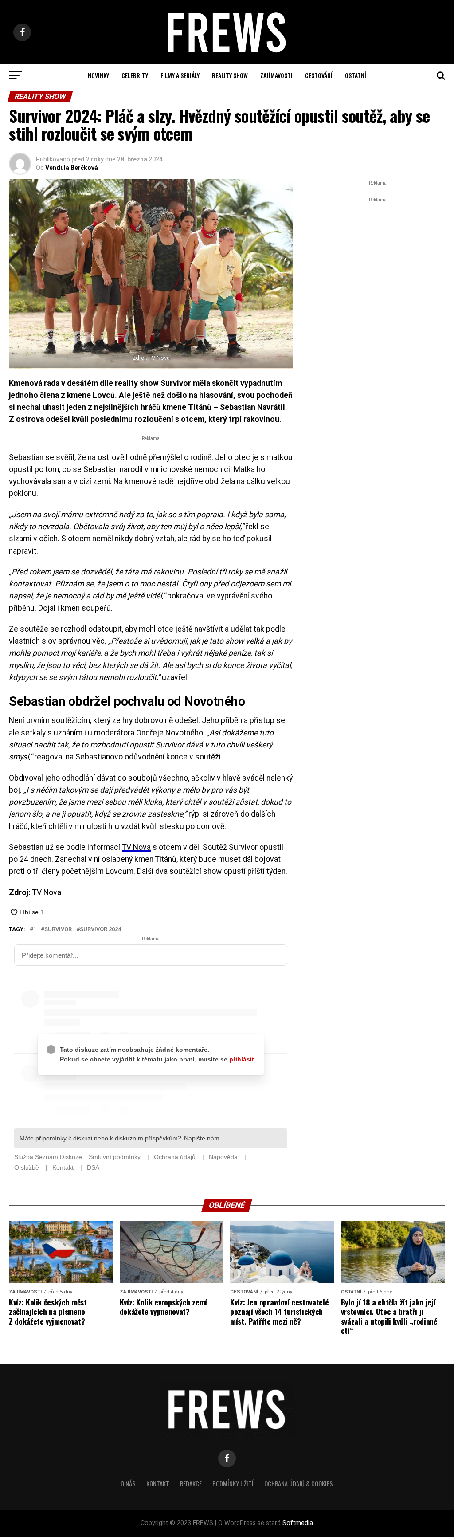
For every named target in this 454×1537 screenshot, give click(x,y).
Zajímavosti (276, 75)
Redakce (191, 1483)
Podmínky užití (233, 1483)
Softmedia (297, 1523)
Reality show (230, 75)
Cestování (319, 75)
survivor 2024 (100, 929)
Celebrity (134, 75)
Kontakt (157, 1483)
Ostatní (355, 75)
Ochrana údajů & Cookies (298, 1483)
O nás (128, 1483)
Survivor (58, 929)
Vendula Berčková (71, 167)
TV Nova (136, 847)
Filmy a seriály (180, 75)
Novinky (98, 75)
